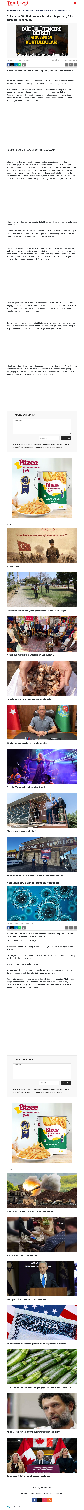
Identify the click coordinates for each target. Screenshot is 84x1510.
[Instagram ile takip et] (44, 1500)
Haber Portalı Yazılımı (17, 1507)
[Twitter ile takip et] (39, 1500)
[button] (66, 64)
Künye (32, 1493)
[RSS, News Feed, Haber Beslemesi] (49, 1500)
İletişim (38, 1493)
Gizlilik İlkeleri (48, 1493)
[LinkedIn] (16, 64)
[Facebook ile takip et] (34, 1500)
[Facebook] (8, 64)
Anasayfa (12, 10)
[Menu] (75, 3)
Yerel (20, 10)
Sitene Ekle (58, 1493)
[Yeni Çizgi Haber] (17, 3)
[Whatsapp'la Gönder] (19, 64)
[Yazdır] (24, 64)
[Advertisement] (42, 125)
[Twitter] (12, 64)
